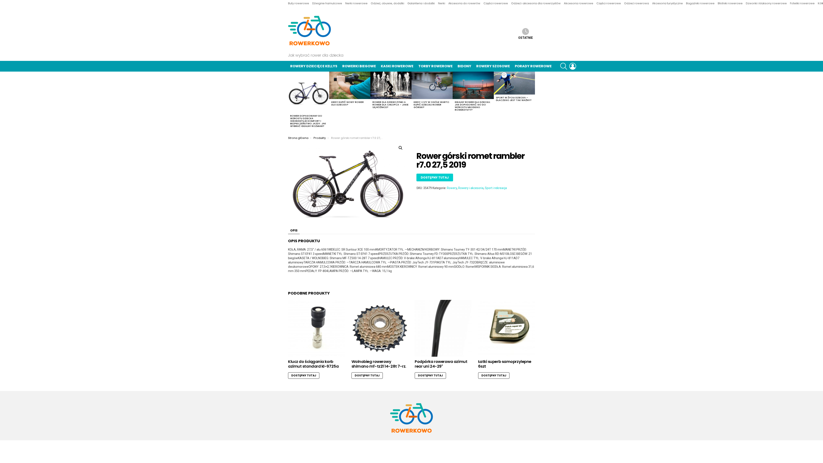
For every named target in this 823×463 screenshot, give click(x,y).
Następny (533, 101)
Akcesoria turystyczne (667, 3)
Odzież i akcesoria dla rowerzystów (536, 3)
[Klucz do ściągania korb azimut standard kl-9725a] (316, 328)
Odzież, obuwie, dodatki (387, 3)
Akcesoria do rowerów (464, 3)
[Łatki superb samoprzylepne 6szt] (506, 328)
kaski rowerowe (397, 66)
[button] (400, 148)
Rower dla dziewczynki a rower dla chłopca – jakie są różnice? (390, 104)
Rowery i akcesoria (471, 188)
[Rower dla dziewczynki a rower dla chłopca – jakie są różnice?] (391, 85)
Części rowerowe (496, 3)
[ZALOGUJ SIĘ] (572, 66)
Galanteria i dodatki (421, 3)
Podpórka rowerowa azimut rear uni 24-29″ (441, 364)
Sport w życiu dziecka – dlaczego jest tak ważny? (514, 99)
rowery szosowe (493, 66)
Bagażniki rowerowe (700, 3)
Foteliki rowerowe (802, 3)
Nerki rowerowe (356, 3)
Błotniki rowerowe (730, 3)
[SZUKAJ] (563, 66)
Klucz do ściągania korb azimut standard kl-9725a (313, 364)
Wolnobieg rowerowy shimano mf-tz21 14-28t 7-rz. (378, 364)
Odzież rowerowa (636, 3)
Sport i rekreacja (496, 188)
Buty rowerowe (298, 3)
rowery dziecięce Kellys (313, 66)
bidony (464, 66)
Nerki (441, 3)
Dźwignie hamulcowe (327, 3)
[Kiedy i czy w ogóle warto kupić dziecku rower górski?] (432, 85)
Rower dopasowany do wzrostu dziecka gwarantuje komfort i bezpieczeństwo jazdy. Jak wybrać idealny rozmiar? (308, 121)
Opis (293, 230)
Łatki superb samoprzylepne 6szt (504, 364)
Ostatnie (525, 37)
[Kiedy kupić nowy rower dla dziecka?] (349, 85)
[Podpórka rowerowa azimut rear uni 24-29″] (443, 328)
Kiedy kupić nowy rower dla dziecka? (347, 103)
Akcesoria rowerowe (578, 3)
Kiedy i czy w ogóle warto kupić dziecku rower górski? (431, 104)
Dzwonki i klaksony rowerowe (766, 3)
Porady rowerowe (533, 66)
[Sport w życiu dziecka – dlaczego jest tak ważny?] (514, 83)
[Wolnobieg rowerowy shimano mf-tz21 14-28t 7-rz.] (379, 328)
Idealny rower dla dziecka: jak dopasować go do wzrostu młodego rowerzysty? (473, 105)
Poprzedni (290, 101)
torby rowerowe (435, 66)
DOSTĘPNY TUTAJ (435, 177)
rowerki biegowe (359, 66)
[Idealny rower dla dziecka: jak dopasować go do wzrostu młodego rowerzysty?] (473, 85)
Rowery (452, 188)
